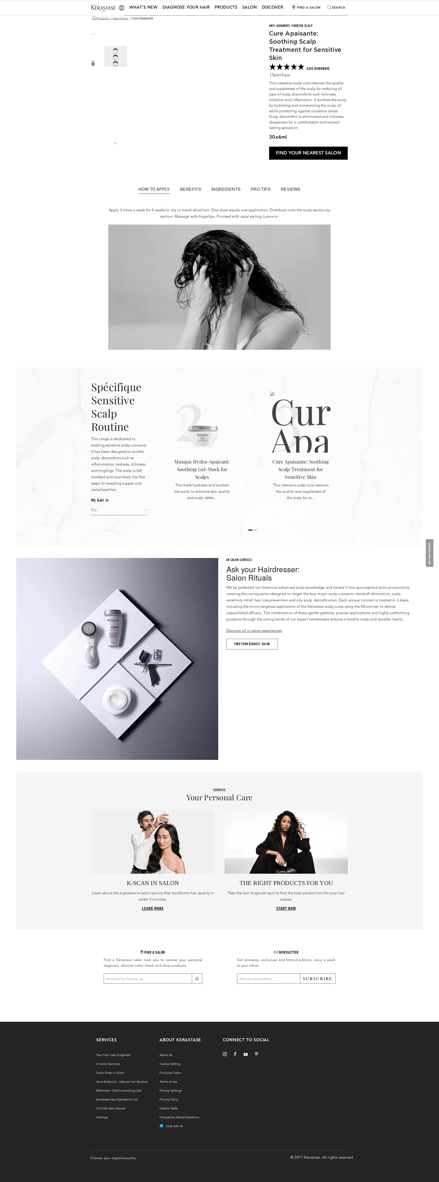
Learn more (153, 908)
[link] (308, 67)
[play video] (117, 659)
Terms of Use (168, 1081)
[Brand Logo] (103, 8)
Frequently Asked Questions (179, 1117)
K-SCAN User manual (110, 1108)
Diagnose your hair (186, 7)
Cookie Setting (170, 1064)
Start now (286, 908)
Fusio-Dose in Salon (110, 1073)
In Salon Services (108, 1064)
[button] (430, 553)
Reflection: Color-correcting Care (119, 1090)
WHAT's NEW (143, 7)
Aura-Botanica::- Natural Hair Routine (122, 1081)
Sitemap (102, 1117)
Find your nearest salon (252, 644)
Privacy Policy (169, 1099)
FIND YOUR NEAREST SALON (308, 153)
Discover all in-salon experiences (254, 630)
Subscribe (318, 979)
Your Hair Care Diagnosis (113, 1055)
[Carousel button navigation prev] (93, 34)
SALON (249, 7)
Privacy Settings (171, 1090)
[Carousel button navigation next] (114, 143)
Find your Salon (170, 1073)
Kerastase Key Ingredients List (116, 1099)
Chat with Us (174, 1126)
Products (226, 7)
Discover (272, 7)
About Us (166, 1055)
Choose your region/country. (113, 1158)
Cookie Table (169, 1108)
